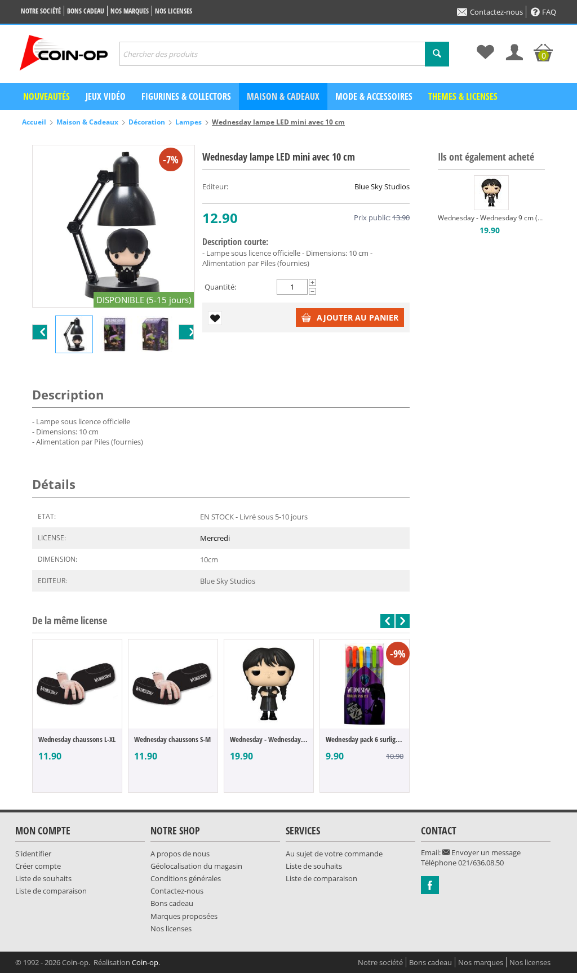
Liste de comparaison (51, 891)
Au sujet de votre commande (334, 853)
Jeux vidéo (106, 96)
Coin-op (145, 962)
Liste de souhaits (43, 878)
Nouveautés (46, 96)
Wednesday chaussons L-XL (77, 739)
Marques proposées (184, 916)
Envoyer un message (485, 852)
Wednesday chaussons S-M (172, 739)
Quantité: (220, 287)
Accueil (34, 122)
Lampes (188, 122)
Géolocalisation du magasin (196, 866)
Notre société (41, 11)
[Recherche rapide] (437, 54)
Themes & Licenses (463, 96)
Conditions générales (185, 878)
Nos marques (129, 11)
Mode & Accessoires (373, 96)
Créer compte (38, 866)
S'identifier (33, 853)
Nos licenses (173, 11)
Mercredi (215, 538)
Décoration (146, 122)
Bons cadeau (85, 11)
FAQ (549, 12)
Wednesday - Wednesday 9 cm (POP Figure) (269, 739)
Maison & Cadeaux (283, 96)
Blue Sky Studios (382, 186)
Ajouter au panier (357, 317)
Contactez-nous (496, 12)
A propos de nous (180, 853)
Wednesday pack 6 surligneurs (364, 739)
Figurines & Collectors (186, 96)
